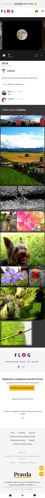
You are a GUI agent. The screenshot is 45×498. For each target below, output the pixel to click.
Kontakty (21, 432)
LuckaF (10, 99)
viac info (30, 489)
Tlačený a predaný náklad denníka (22, 436)
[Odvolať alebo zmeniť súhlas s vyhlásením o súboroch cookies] (41, 468)
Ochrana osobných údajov (22, 444)
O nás (12, 432)
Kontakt (35, 361)
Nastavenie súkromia (27, 462)
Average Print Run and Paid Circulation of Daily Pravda (22, 457)
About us (22, 452)
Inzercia (32, 432)
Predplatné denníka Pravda (22, 387)
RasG (10, 91)
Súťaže (31, 440)
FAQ (28, 361)
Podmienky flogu (12, 361)
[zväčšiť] (36, 55)
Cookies (12, 462)
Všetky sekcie (28, 4)
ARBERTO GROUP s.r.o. (27, 484)
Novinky (23, 361)
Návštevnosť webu (18, 440)
